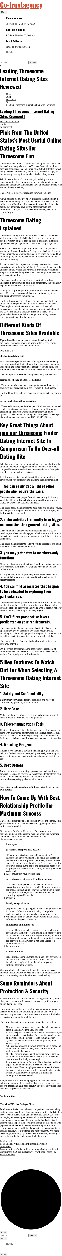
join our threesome (21, 433)
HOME (9, 52)
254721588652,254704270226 (21, 24)
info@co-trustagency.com (18, 47)
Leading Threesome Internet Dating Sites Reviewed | (27, 113)
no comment (6, 127)
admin (3, 124)
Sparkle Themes (7, 1154)
